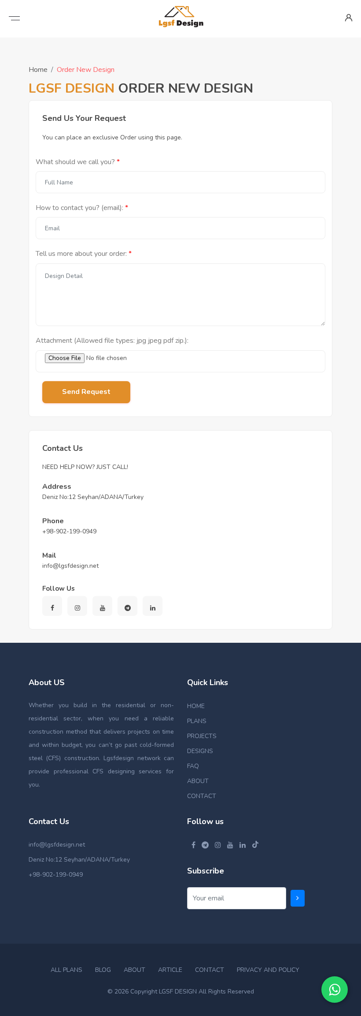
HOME (196, 706)
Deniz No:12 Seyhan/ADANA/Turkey (79, 859)
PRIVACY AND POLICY (268, 970)
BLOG (103, 970)
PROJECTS (202, 736)
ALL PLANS (66, 970)
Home (38, 70)
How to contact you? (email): (79, 208)
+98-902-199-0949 (56, 874)
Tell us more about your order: (81, 254)
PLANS (196, 721)
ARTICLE (170, 970)
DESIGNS (200, 751)
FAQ (193, 766)
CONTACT (201, 796)
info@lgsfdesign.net (57, 844)
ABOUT (198, 781)
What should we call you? (75, 162)
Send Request (86, 392)
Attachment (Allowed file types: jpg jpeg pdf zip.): (112, 340)
